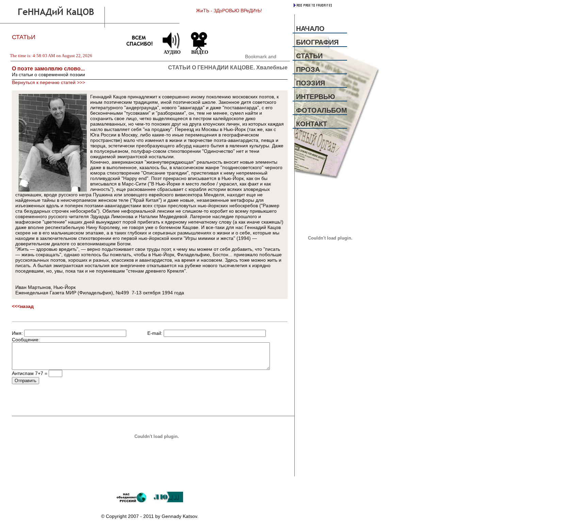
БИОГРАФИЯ (317, 42)
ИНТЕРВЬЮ (315, 96)
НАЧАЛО (310, 28)
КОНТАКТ (311, 124)
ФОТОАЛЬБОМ (321, 110)
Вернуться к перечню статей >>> (48, 82)
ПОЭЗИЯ (310, 83)
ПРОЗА (308, 69)
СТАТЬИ (309, 56)
